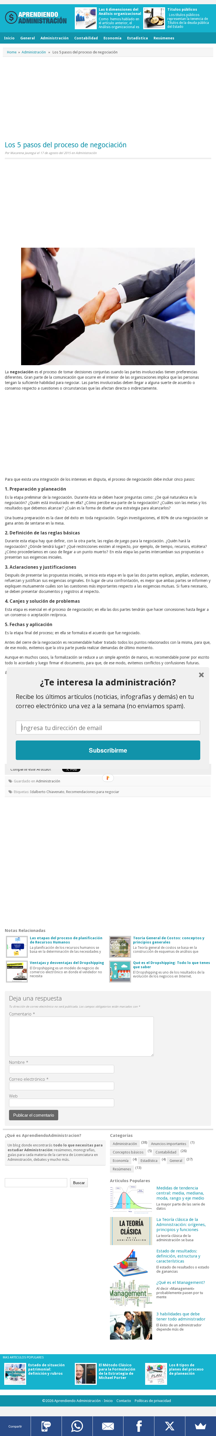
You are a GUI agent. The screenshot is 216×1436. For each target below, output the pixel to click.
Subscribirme (108, 750)
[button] (108, 682)
